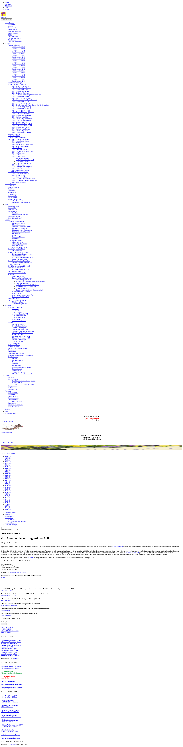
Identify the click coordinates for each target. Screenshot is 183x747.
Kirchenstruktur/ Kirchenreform (21, 336)
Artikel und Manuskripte (15, 307)
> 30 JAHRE (9, 631)
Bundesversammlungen (15, 83)
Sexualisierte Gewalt (18, 256)
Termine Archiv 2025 (18, 47)
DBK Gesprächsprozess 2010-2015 (19, 266)
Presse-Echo (12, 208)
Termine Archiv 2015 (18, 65)
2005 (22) (7, 492)
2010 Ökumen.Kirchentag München (23, 112)
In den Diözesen (13, 33)
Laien (14, 235)
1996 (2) (7, 508)
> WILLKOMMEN (7, 627)
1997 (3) (7, 506)
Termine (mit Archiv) (14, 45)
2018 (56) (7, 470)
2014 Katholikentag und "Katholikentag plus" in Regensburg (30, 105)
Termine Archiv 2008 (18, 77)
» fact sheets (12, 519)
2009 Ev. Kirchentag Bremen (21, 113)
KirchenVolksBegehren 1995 (21, 338)
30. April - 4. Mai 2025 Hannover (11, 716)
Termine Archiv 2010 (18, 74)
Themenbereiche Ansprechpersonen (23, 384)
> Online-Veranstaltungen (9, 643)
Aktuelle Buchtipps (18, 324)
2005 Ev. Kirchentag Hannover (21, 120)
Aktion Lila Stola (17, 242)
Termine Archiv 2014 (18, 67)
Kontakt (7, 9)
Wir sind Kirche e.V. (14, 38)
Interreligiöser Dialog (14, 271)
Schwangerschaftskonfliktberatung (22, 257)
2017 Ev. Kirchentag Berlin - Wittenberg (24, 100)
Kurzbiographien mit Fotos (20, 214)
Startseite (7, 410)
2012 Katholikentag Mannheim (21, 108)
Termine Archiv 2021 (18, 55)
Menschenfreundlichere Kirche (21, 367)
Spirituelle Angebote (14, 134)
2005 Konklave (17, 148)
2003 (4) (7, 496)
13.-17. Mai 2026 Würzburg (9, 701)
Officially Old (16, 370)
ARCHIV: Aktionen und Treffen (18, 172)
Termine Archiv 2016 (18, 64)
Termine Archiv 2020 (18, 57)
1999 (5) (7, 502)
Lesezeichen (12, 350)
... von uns (15, 309)
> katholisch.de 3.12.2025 (8, 610)
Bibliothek (8, 305)
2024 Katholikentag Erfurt (20, 89)
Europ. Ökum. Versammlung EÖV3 (23, 295)
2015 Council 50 (17, 168)
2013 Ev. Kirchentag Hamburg (21, 107)
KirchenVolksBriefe (22, 177)
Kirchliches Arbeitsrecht (19, 228)
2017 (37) (7, 472)
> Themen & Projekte (8, 681)
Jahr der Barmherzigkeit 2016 (17, 273)
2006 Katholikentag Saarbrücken (22, 119)
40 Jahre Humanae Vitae (19, 259)
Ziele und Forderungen (15, 41)
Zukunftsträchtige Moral (19, 304)
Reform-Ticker (12, 196)
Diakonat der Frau (17, 245)
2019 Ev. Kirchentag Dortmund (21, 98)
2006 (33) (7, 490)
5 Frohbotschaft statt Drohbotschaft (19, 261)
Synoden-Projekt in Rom (23, 163)
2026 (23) (7, 456)
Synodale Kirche (13, 298)
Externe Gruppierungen (15, 405)
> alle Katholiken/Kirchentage (10, 738)
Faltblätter (11, 189)
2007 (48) (7, 489)
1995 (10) (7, 509)
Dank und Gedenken (14, 28)
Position (30, 557)
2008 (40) (7, 487)
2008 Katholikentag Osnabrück (21, 115)
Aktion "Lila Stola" (14, 136)
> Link (3, 577)
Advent (14, 358)
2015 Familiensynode (18, 165)
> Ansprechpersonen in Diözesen (11, 684)
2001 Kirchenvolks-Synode (20, 146)
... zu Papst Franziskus (19, 315)
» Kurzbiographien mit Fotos (17, 521)
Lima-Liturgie (16, 293)
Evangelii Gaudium (18, 334)
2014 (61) (7, 477)
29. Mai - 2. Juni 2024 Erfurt (9, 730)
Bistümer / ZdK (13, 393)
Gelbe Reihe (12, 192)
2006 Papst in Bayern (18, 175)
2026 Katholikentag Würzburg (21, 88)
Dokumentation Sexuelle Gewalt (22, 254)
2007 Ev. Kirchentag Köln (20, 117)
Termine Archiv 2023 (18, 52)
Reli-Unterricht (12, 197)
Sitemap (7, 2)
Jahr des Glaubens (17, 302)
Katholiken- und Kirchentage (17, 84)
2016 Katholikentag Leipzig (20, 101)
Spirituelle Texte (13, 357)
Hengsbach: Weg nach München (26, 286)
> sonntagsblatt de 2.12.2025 (9, 605)
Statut (10, 35)
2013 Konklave (17, 154)
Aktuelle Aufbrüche (14, 264)
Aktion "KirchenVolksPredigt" (17, 137)
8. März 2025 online (9, 721)
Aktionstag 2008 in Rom (19, 244)
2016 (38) (7, 473)
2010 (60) (7, 484)
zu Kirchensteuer (17, 401)
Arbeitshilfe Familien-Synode (21, 202)
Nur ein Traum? (17, 369)
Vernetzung (8, 391)
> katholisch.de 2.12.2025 (8, 595)
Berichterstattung (117, 546)
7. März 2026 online (9, 706)
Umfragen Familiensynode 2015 (25, 166)
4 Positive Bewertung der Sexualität (19, 252)
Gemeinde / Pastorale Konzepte (21, 226)
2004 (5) (7, 494)
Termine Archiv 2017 (18, 62)
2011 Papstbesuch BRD (19, 182)
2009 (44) (7, 485)
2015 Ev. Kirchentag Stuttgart (21, 103)
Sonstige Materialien (14, 199)
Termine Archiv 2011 (18, 72)
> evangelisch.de (6, 615)
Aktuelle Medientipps (18, 201)
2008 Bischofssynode (18, 153)
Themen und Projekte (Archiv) (17, 300)
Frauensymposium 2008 (19, 247)
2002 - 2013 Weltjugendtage (20, 173)
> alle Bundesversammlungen (10, 735)
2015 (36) (7, 475)
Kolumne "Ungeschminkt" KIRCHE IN (20, 355)
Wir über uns (12, 40)
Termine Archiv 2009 (18, 76)
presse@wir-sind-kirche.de (18, 572)
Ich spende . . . (12, 386)
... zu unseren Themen (19, 321)
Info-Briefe (11, 190)
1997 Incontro (16, 143)
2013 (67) (7, 478)
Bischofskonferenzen (18, 225)
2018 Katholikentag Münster (20, 96)
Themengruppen (13, 399)
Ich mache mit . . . (13, 379)
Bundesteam (12, 24)
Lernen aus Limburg (18, 237)
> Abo (19, 640)
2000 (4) (7, 501)
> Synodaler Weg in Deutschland (11, 666)
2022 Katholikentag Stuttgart (21, 91)
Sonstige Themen (17, 341)
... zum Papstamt (17, 312)
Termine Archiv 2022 (18, 53)
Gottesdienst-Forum (14, 345)
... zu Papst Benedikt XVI (20, 314)
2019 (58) (7, 468)
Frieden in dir (16, 362)
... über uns (15, 310)
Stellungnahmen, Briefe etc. (16, 353)
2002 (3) (7, 497)
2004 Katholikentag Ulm (19, 122)
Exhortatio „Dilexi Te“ (132, 553)
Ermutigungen (12, 29)
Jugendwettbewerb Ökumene (21, 292)
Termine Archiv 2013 (18, 69)
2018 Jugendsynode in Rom (20, 170)
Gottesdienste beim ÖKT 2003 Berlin (27, 285)
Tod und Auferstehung (19, 372)
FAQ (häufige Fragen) (15, 31)
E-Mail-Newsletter (14, 187)
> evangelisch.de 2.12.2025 (9, 600)
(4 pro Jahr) (8, 640)
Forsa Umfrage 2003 (22, 283)
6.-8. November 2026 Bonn (9, 696)
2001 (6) (7, 499)
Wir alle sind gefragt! (22, 158)
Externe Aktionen (13, 406)
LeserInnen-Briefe (13, 206)
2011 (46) (7, 482)
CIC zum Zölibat (17, 250)
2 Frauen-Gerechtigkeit (15, 240)
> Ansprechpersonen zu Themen (11, 687)
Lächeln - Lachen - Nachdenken (18, 348)
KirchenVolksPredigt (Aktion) (21, 232)
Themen (7, 220)
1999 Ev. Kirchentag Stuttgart (21, 129)
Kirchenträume (16, 365)
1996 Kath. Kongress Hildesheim (22, 132)
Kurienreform (16, 233)
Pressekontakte (12, 209)
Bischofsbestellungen (18, 223)
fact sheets (15, 213)
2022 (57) (7, 463)
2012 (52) (7, 480)
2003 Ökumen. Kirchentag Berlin (22, 124)
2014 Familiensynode (18, 156)
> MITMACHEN (6, 629)
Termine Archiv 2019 (18, 59)
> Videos (4, 645)
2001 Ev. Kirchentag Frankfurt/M (22, 125)
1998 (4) (7, 504)
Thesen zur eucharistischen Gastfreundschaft (29, 290)
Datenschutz (8, 6)
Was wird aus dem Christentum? (22, 374)
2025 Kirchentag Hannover (20, 86)
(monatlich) (8, 642)
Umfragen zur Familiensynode (25, 160)
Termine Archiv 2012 (18, 71)
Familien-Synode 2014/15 (16, 268)
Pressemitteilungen (14, 216)
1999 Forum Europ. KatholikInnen (22, 144)
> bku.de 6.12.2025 (7, 590)
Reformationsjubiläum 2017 (20, 297)
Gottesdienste (12, 194)
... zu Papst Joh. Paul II (19, 317)
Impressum (8, 4)
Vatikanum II (16, 343)
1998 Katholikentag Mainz (20, 131)
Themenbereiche (13, 36)
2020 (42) (7, 466)
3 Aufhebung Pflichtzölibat (16, 249)
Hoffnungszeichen (13, 346)
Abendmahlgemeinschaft (23, 280)
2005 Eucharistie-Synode (19, 149)
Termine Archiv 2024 (18, 50)
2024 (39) (7, 460)
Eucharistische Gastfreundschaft (21, 278)
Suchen (4, 624)
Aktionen (7, 43)
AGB (6, 7)
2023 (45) (7, 461)
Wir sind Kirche (9, 23)
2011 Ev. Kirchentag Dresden (21, 110)
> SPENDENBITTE (7, 632)
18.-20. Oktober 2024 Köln (12, 725)
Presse (6, 204)
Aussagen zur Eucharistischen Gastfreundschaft (30, 281)
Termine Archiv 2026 (18, 48)
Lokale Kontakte (13, 398)
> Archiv (16, 655)
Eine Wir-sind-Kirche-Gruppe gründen (23, 381)
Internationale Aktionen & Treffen (18, 139)
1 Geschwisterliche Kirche (16, 221)
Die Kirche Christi (17, 360)
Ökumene (11, 274)
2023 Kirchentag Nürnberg (20, 93)
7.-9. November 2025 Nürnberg (10, 711)
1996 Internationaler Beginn (20, 141)
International (4, 17)
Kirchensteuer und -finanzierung (22, 230)
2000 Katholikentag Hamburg (21, 127)
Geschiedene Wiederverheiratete (22, 262)
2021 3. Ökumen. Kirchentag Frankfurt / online (26, 95)
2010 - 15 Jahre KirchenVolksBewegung (24, 180)
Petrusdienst (15, 238)
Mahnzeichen (12, 351)
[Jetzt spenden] (91, 450)
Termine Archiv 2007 (18, 79)
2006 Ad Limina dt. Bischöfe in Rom (23, 178)
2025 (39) (7, 458)
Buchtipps (11, 322)
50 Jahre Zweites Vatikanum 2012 (18, 269)
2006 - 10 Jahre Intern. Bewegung (22, 151)
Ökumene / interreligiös (19, 339)
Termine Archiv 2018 (18, 60)
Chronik (10, 26)
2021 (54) (7, 465)
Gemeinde (15, 363)
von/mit (14, 645)
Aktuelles (11, 185)
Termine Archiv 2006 (18, 81)
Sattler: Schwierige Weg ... (24, 288)
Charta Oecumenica (18, 276)
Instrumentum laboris (22, 161)
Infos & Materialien (10, 184)
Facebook (11, 377)
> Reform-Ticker (6, 652)
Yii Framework (12, 744)
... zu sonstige (16, 319)
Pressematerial (12, 211)
